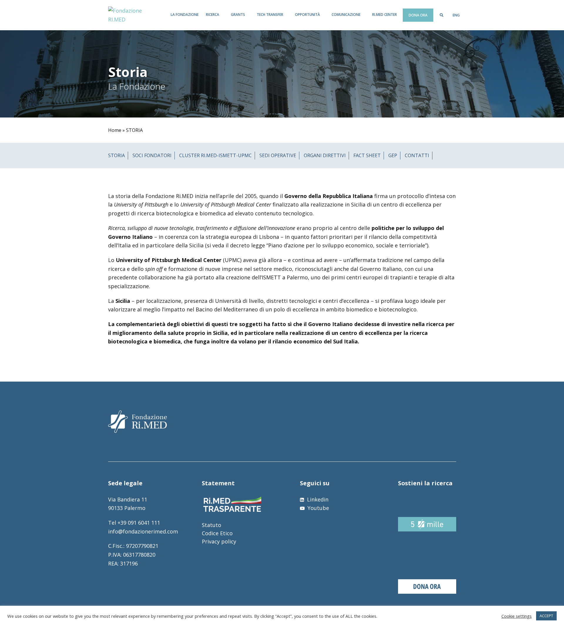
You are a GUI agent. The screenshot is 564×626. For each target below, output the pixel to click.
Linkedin (317, 499)
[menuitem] (456, 15)
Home (114, 130)
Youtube (317, 507)
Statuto (211, 524)
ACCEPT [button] (546, 615)
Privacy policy (219, 541)
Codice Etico (217, 533)
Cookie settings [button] (516, 616)
